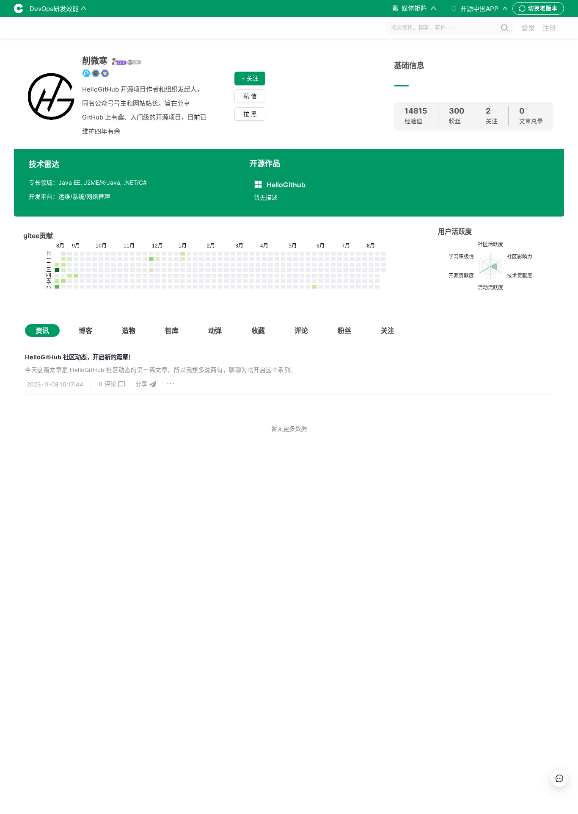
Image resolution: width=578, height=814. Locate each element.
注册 (549, 28)
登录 (528, 28)
